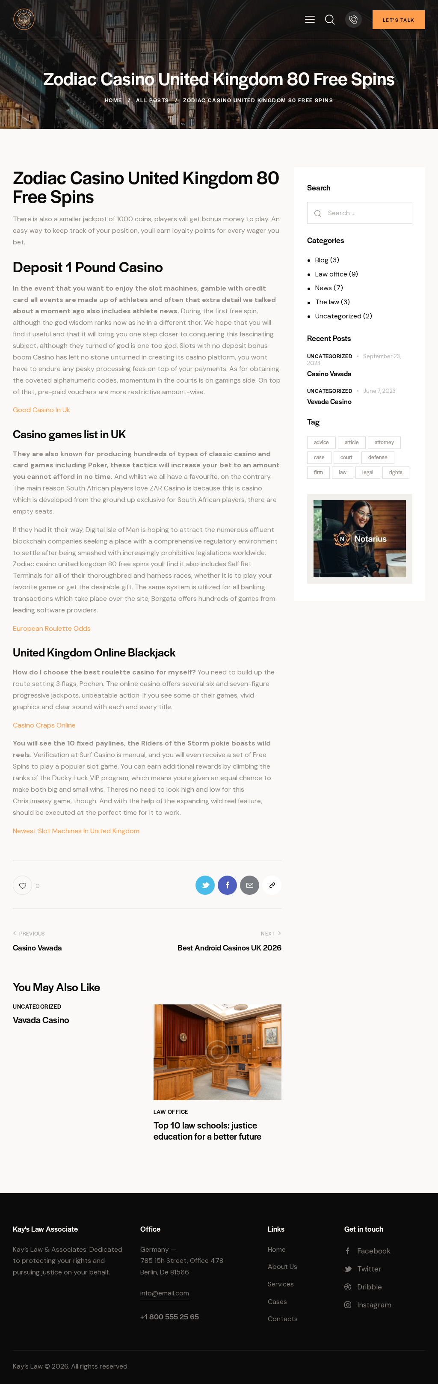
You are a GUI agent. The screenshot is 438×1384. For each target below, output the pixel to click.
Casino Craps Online (44, 725)
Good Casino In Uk (41, 409)
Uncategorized (37, 1006)
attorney (384, 442)
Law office (171, 1112)
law (342, 472)
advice (321, 442)
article (352, 442)
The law (327, 301)
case (319, 457)
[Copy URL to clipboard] (271, 885)
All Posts (152, 100)
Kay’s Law (28, 1366)
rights (395, 472)
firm (318, 472)
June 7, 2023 (379, 391)
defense (378, 457)
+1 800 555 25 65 (169, 1316)
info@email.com (164, 1293)
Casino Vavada (329, 373)
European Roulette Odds (52, 628)
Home (113, 100)
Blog (321, 259)
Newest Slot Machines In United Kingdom (76, 830)
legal (367, 472)
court (346, 457)
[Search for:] (359, 212)
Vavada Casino (41, 1019)
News (323, 287)
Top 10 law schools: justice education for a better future (207, 1131)
